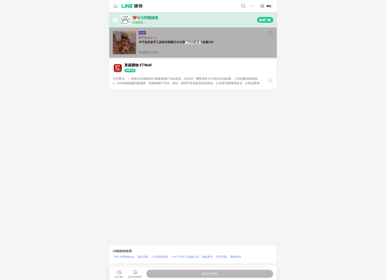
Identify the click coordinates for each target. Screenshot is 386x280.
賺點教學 (207, 256)
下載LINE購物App (123, 256)
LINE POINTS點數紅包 (185, 256)
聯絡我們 (235, 256)
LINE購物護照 (160, 256)
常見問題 (221, 256)
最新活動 (143, 256)
